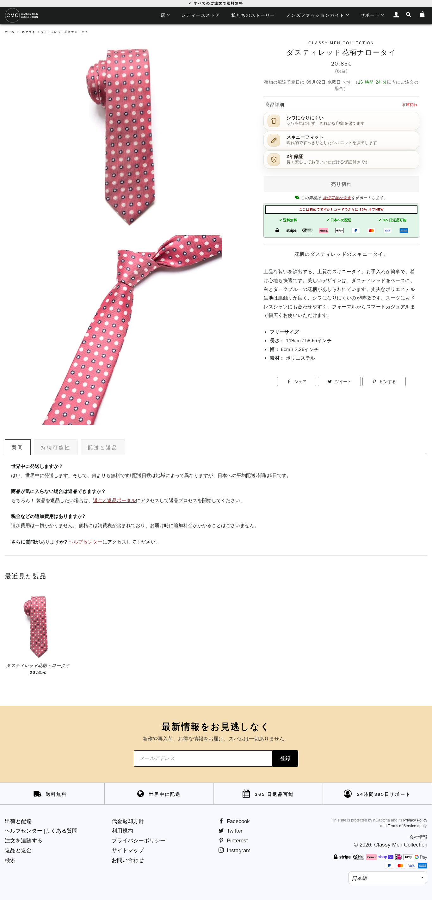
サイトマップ (128, 850)
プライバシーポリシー (138, 841)
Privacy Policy (415, 820)
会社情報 (418, 837)
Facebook (237, 821)
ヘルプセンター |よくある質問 (41, 831)
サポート (370, 15)
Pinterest (236, 841)
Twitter (234, 831)
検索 (10, 860)
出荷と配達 (18, 821)
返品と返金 (18, 850)
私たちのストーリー (253, 15)
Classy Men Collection (400, 845)
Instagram (237, 850)
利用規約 (122, 831)
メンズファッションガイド (315, 15)
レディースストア (200, 15)
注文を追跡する (23, 841)
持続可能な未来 (337, 198)
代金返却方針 (128, 821)
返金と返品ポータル (114, 500)
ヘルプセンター (85, 541)
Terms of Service (402, 826)
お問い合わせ (128, 860)
